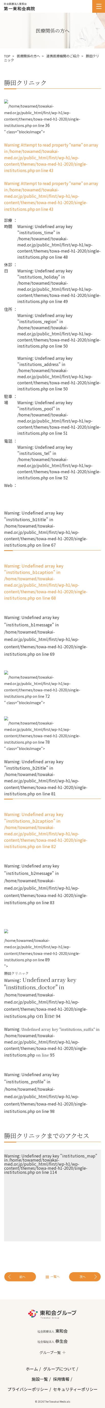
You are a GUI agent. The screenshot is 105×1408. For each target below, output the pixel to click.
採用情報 (61, 1379)
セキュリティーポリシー (75, 1389)
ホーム (32, 1369)
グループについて (59, 1369)
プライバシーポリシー (27, 1389)
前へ (22, 1276)
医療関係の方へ (28, 56)
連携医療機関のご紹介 (63, 56)
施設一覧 (40, 1379)
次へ (83, 1276)
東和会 (52, 1331)
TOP (7, 56)
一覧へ (55, 1276)
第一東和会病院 (19, 8)
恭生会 (52, 1341)
